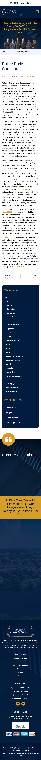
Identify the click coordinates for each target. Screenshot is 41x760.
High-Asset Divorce (12, 340)
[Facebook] (18, 704)
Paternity (8, 364)
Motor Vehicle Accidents (14, 356)
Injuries (8, 344)
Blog (11, 52)
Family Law (9, 336)
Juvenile (8, 352)
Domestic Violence (12, 325)
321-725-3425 (19, 266)
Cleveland (8, 237)
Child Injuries (10, 313)
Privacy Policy (17, 750)
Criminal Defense (29, 76)
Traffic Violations (11, 388)
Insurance (9, 348)
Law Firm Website (9, 753)
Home (4, 52)
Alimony (8, 297)
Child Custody (10, 309)
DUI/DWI (8, 333)
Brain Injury (9, 305)
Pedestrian (9, 368)
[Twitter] (23, 704)
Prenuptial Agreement (13, 376)
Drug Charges (10, 329)
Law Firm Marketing (25, 753)
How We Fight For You (13, 423)
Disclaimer (33, 748)
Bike (7, 301)
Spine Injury (9, 384)
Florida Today (24, 189)
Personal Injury (10, 372)
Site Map (26, 750)
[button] (37, 11)
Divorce (8, 321)
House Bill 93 (7, 212)
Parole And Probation (13, 360)
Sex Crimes (9, 380)
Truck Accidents (11, 392)
